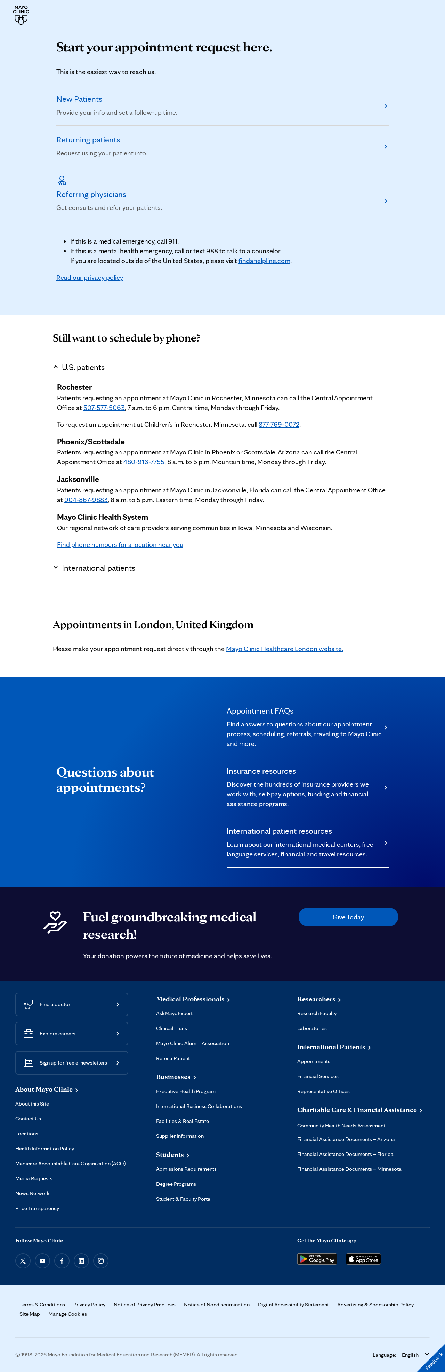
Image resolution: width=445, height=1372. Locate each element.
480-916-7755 (143, 462)
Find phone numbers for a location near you (120, 544)
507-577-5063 (104, 407)
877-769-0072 (279, 424)
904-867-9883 (86, 499)
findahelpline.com (264, 260)
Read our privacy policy (89, 277)
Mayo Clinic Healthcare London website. (284, 648)
